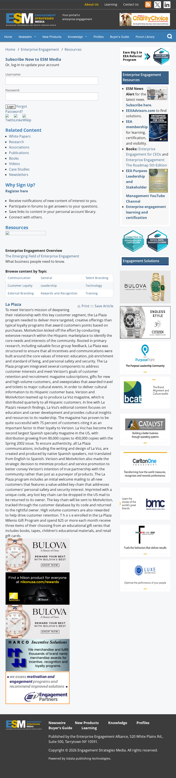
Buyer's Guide (119, 36)
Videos (14, 163)
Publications (19, 152)
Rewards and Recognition (59, 293)
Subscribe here (138, 105)
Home (8, 36)
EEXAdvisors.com (140, 110)
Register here (16, 191)
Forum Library (145, 36)
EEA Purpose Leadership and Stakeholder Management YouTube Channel (145, 186)
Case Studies (19, 169)
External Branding (21, 293)
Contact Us (131, 4)
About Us (92, 4)
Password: (12, 90)
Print (86, 306)
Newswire (25, 36)
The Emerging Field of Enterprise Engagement (42, 256)
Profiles (99, 36)
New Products (51, 36)
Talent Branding (97, 278)
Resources (73, 49)
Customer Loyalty (20, 286)
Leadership (49, 286)
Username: (13, 74)
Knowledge (75, 36)
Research (16, 142)
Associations (19, 147)
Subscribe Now (19, 59)
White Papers (20, 136)
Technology (94, 286)
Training (92, 293)
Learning (111, 4)
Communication (19, 278)
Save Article (104, 306)
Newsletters (18, 174)
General (46, 278)
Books (14, 158)
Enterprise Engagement (40, 49)
